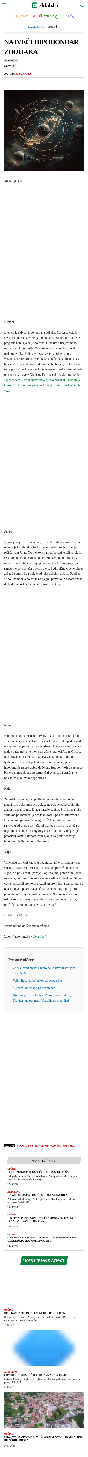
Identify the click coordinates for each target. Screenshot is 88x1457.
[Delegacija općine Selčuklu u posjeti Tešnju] (44, 1286)
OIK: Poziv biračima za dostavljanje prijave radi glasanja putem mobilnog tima (41, 1239)
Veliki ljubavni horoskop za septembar (37, 980)
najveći (56, 1145)
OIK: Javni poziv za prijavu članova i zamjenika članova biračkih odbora (40, 1219)
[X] (18, 82)
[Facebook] (8, 82)
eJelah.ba (38, 936)
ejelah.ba (23, 73)
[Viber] (27, 82)
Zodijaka (69, 1145)
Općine (11, 1168)
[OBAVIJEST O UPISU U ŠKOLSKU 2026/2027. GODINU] (44, 1348)
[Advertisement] (44, 250)
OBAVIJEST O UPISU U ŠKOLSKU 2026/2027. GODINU (38, 1195)
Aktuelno (13, 1192)
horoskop (42, 1145)
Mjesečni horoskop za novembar (34, 988)
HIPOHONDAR (25, 1145)
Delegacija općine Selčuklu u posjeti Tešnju (39, 1171)
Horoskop (10, 60)
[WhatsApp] (36, 82)
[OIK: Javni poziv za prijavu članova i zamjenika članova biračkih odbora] (44, 1410)
